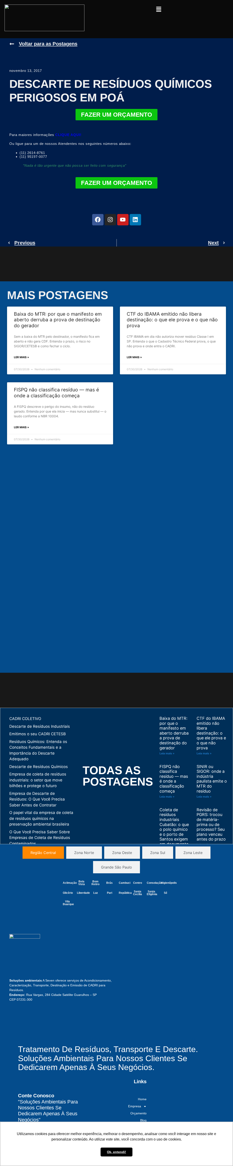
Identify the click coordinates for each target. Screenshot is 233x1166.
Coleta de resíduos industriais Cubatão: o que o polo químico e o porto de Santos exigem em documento (174, 826)
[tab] (43, 852)
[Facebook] (98, 219)
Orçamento (138, 1113)
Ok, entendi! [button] (116, 1152)
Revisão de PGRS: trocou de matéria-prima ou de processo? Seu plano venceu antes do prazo (211, 824)
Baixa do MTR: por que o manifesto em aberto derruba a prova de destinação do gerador (58, 319)
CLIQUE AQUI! (68, 135)
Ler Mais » (21, 357)
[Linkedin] (135, 219)
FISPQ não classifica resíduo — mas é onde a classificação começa (56, 392)
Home (142, 1099)
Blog (143, 1120)
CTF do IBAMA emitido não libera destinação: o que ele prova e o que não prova (172, 319)
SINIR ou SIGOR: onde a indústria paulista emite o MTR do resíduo (212, 778)
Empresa (134, 1106)
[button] (158, 9)
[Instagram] (110, 219)
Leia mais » (167, 753)
